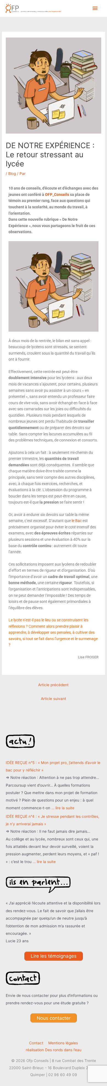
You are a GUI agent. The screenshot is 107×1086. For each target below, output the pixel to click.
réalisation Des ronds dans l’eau (53, 1050)
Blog (12, 173)
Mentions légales (63, 1043)
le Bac (77, 520)
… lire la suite (62, 808)
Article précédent (53, 685)
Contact (36, 1043)
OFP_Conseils (57, 194)
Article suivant (53, 698)
